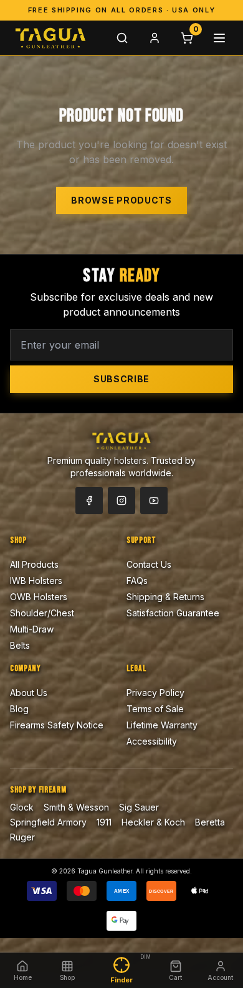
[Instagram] (121, 500)
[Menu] (219, 38)
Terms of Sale (155, 708)
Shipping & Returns (165, 596)
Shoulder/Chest (42, 613)
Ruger (22, 837)
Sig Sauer (139, 807)
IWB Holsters (36, 580)
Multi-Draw (32, 629)
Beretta (210, 822)
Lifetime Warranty (162, 725)
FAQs (137, 580)
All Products (34, 564)
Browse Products (121, 200)
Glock (22, 807)
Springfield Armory (48, 822)
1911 (104, 822)
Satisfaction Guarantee (172, 613)
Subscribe (121, 379)
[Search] (122, 38)
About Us (28, 692)
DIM (145, 957)
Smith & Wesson (76, 807)
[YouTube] (154, 500)
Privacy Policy (155, 692)
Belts (20, 645)
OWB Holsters (38, 596)
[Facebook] (89, 500)
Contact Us (148, 564)
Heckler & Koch (153, 822)
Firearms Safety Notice (56, 725)
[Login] (154, 38)
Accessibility (151, 741)
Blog (19, 708)
